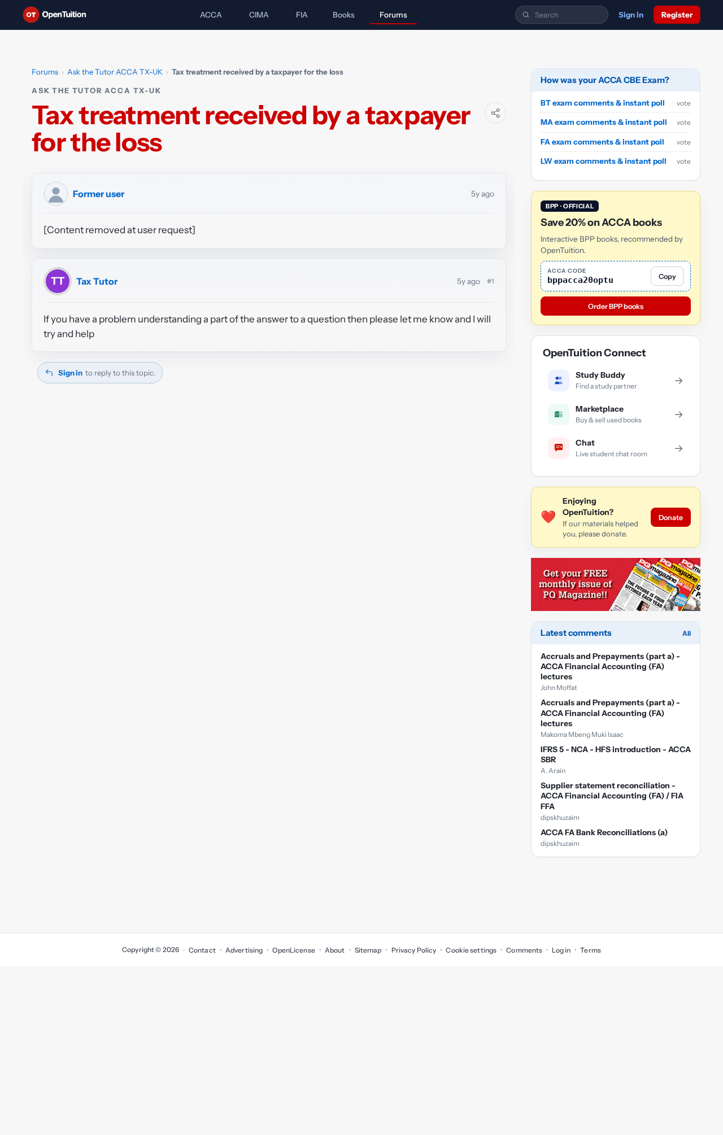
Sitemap (368, 950)
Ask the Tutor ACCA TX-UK (115, 71)
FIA (302, 14)
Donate (671, 517)
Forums (393, 14)
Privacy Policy (413, 950)
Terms (590, 950)
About (335, 950)
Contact (202, 950)
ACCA (211, 14)
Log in (561, 950)
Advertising (244, 950)
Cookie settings (471, 950)
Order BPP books (615, 306)
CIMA (259, 14)
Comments (524, 950)
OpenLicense (293, 950)
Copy (667, 276)
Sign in (631, 14)
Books (344, 14)
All (686, 633)
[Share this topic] (495, 113)
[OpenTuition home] (57, 14)
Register (676, 14)
